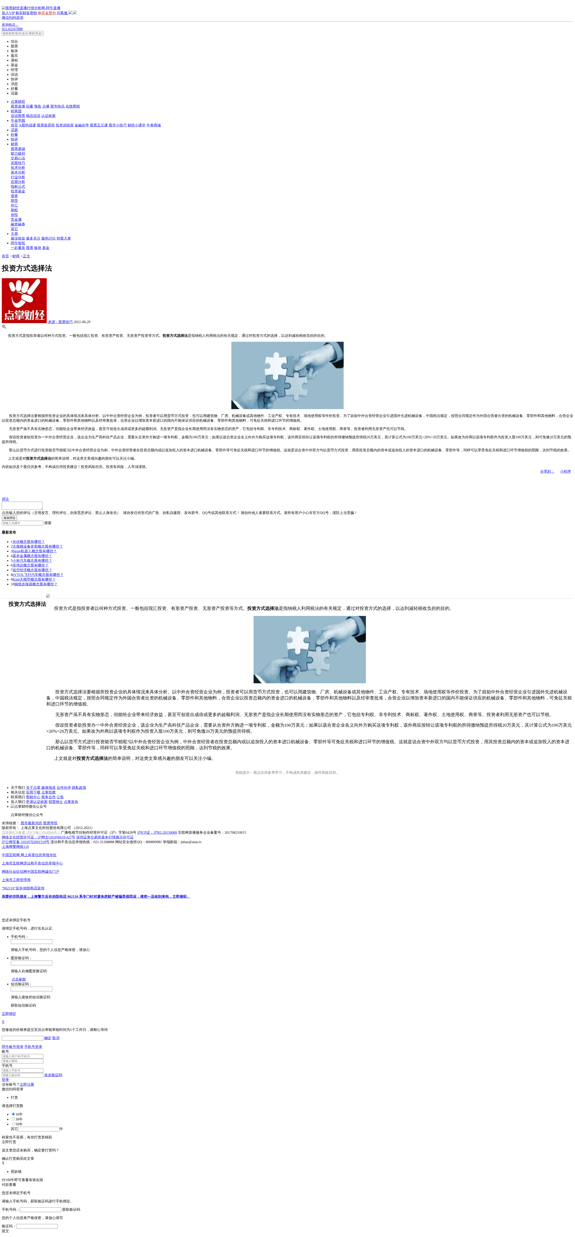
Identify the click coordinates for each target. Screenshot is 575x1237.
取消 (56, 1038)
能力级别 (18, 153)
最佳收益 (18, 238)
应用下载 (33, 792)
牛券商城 (153, 125)
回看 (29, 106)
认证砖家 (48, 116)
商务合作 (48, 797)
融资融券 (18, 224)
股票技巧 (60, 322)
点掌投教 (48, 792)
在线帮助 (73, 106)
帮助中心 (33, 797)
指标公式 (18, 186)
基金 (45, 248)
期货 (14, 201)
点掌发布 (71, 802)
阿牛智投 (18, 243)
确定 (47, 1038)
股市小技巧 (118, 125)
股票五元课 (99, 125)
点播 (45, 106)
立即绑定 (9, 1014)
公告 (60, 797)
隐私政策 (79, 787)
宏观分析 (18, 182)
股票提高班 (46, 125)
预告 (37, 106)
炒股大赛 (64, 238)
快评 (14, 139)
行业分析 (18, 177)
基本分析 (18, 172)
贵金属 (16, 219)
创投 (14, 215)
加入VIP (8, 13)
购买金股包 (47, 13)
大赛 (14, 234)
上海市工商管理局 (16, 880)
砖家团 (16, 111)
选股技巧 (18, 163)
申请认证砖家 (37, 802)
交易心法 (18, 158)
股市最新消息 (31, 823)
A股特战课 (27, 125)
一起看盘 (18, 248)
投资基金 (18, 191)
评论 (5, 499)
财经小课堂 (137, 125)
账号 (5, 1051)
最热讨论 (48, 238)
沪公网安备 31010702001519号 (25, 842)
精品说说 (33, 116)
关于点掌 (33, 787)
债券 (14, 196)
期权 (14, 210)
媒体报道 (48, 787)
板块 (37, 248)
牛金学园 (18, 120)
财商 (14, 144)
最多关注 (33, 238)
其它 (14, 229)
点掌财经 (18, 102)
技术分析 (18, 168)
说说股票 (18, 116)
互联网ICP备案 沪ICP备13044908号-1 (31, 832)
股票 (29, 248)
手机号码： (11, 1209)
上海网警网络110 (15, 847)
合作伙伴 (64, 787)
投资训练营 (65, 125)
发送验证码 (53, 1075)
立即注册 (27, 1084)
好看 (14, 135)
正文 (26, 256)
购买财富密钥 (26, 13)
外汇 (14, 205)
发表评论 (9, 518)
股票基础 (18, 149)
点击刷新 (19, 979)
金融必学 (82, 125)
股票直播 (18, 106)
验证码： (9, 1226)
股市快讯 (57, 106)
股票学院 (50, 823)
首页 (14, 125)
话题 (14, 130)
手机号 (7, 1065)
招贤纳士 (56, 802)
